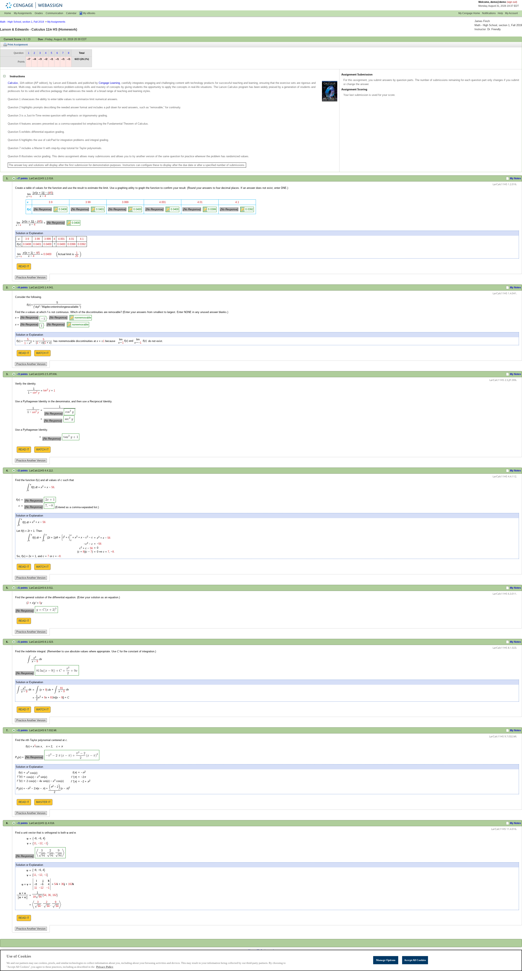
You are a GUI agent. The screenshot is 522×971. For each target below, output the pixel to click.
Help (500, 13)
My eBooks (89, 13)
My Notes (515, 178)
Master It (43, 802)
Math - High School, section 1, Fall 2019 (22, 21)
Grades (39, 13)
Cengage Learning (109, 82)
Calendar (71, 13)
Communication (54, 13)
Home (7, 13)
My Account (511, 13)
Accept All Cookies (415, 960)
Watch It (42, 353)
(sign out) (512, 2)
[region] (261, 960)
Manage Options (385, 960)
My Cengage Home (469, 13)
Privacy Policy (104, 966)
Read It (24, 266)
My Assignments (23, 13)
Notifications (489, 13)
